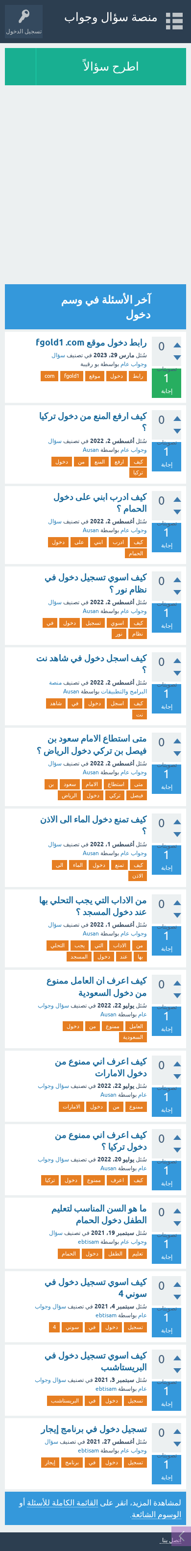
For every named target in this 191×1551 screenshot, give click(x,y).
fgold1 (71, 376)
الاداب (119, 945)
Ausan (91, 449)
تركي (114, 795)
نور (119, 634)
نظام (137, 634)
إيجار (50, 1462)
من (81, 462)
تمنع (119, 865)
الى (59, 865)
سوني (72, 1327)
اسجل (117, 703)
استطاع (116, 784)
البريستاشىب (65, 1400)
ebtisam (88, 1241)
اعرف (117, 1180)
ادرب (118, 542)
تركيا (138, 472)
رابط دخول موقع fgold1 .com (91, 342)
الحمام (136, 553)
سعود (70, 784)
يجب (79, 945)
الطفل (115, 1253)
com (49, 376)
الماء (78, 865)
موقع (94, 376)
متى (138, 784)
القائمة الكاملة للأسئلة (62, 1502)
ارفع (119, 462)
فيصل (136, 795)
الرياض (69, 795)
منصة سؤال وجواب (111, 17)
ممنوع (112, 1026)
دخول (116, 376)
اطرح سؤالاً (111, 66)
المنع (100, 462)
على (79, 542)
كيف (138, 462)
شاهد (56, 703)
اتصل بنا (171, 1540)
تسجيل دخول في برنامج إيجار (94, 1429)
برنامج (72, 1462)
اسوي (117, 623)
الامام (92, 784)
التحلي (57, 945)
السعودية (133, 1037)
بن (51, 784)
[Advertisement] (95, 185)
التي (99, 945)
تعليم (137, 1253)
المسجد (79, 957)
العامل (136, 1026)
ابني (98, 542)
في (50, 623)
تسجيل (93, 623)
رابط (138, 376)
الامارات (71, 1106)
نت (139, 714)
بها (140, 957)
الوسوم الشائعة (156, 1514)
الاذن (137, 876)
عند (124, 957)
